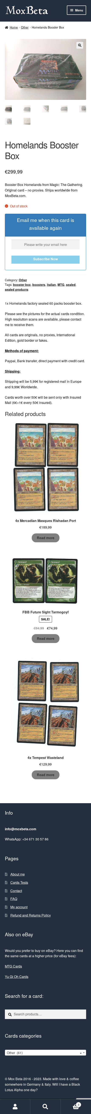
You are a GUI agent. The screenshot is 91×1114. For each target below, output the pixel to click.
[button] (79, 45)
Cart (70, 1103)
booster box (22, 284)
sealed (71, 284)
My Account (15, 1107)
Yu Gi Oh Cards (16, 976)
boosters (38, 284)
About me (17, 874)
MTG (61, 284)
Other (25, 27)
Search (45, 1107)
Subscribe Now (45, 258)
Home (14, 27)
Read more (45, 537)
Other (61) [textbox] (44, 1052)
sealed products (16, 289)
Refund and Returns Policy (30, 915)
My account (19, 907)
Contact (16, 890)
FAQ (13, 898)
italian (51, 284)
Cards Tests (19, 882)
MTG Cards (13, 966)
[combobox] (45, 1053)
